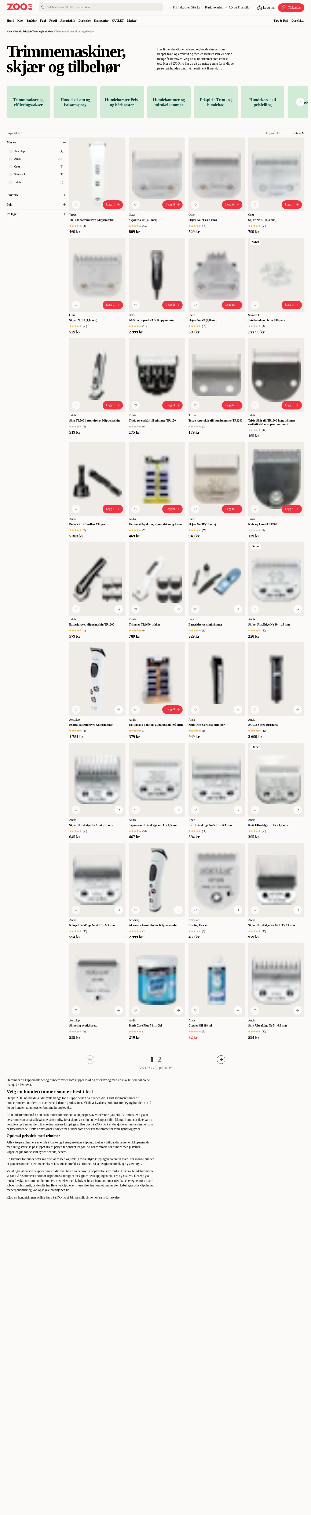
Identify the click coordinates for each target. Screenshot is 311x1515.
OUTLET (118, 20)
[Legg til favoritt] (76, 204)
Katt (20, 20)
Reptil (53, 20)
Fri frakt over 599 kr (186, 7)
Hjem (9, 31)
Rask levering (214, 7)
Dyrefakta (298, 20)
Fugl (43, 20)
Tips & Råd (281, 20)
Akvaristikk (67, 20)
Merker (131, 20)
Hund (10, 20)
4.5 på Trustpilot (239, 7)
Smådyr (32, 20)
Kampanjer (101, 20)
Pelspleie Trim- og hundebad (38, 31)
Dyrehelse (84, 20)
